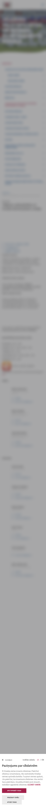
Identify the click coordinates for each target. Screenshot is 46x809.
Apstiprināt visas (14, 791)
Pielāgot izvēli (13, 797)
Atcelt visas (12, 802)
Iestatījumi (8, 760)
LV (38, 760)
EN (43, 760)
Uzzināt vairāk (34, 784)
